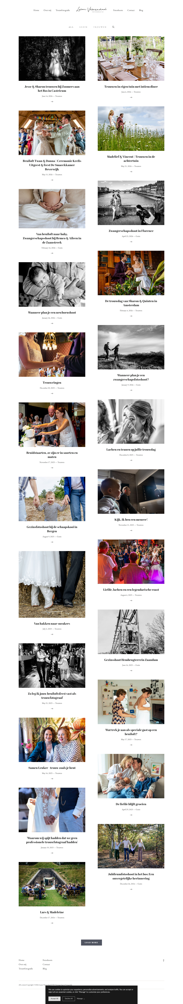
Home (36, 10)
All (71, 27)
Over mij (47, 10)
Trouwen (100, 27)
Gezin (83, 27)
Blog (141, 10)
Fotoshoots (118, 10)
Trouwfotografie (63, 10)
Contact (131, 10)
